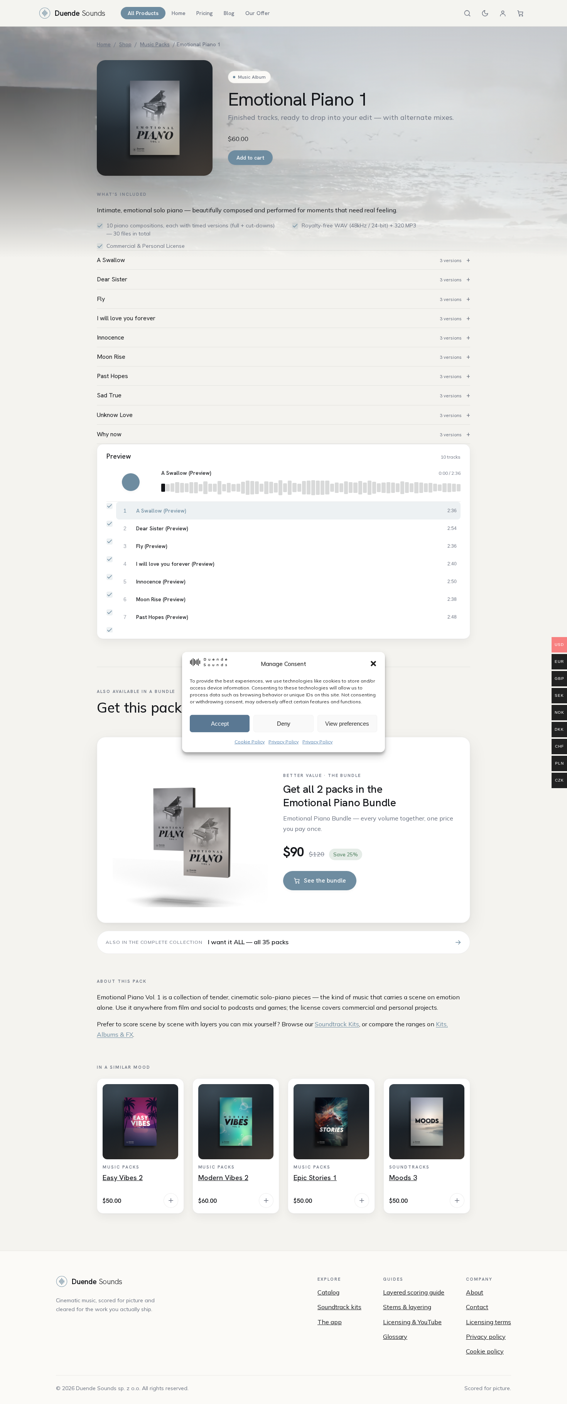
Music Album (252, 77)
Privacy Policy (283, 741)
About (474, 1292)
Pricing (204, 13)
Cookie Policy (250, 741)
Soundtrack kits (339, 1307)
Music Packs (155, 44)
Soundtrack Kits (337, 1024)
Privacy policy (486, 1336)
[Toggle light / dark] (485, 13)
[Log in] (502, 13)
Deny (283, 723)
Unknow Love (279, 415)
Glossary (395, 1336)
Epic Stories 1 (315, 1177)
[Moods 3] (427, 1122)
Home (179, 13)
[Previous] (113, 482)
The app (329, 1322)
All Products (143, 13)
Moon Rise (279, 357)
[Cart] (520, 13)
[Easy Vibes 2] (140, 1122)
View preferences (347, 723)
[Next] (148, 482)
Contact (477, 1307)
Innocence (279, 337)
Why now (279, 434)
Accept (220, 723)
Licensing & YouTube (412, 1322)
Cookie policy (485, 1351)
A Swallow (279, 260)
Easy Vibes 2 (123, 1177)
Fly (279, 299)
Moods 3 (403, 1177)
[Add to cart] (171, 1200)
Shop (125, 44)
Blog (229, 13)
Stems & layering (407, 1307)
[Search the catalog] (467, 13)
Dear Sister (279, 279)
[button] (373, 664)
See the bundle (325, 880)
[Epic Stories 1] (331, 1122)
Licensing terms (488, 1322)
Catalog (328, 1292)
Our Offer (257, 13)
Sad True (279, 395)
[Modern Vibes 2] (236, 1122)
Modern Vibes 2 (223, 1177)
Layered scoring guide (413, 1292)
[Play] (131, 482)
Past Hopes (279, 376)
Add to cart (250, 157)
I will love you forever (279, 318)
